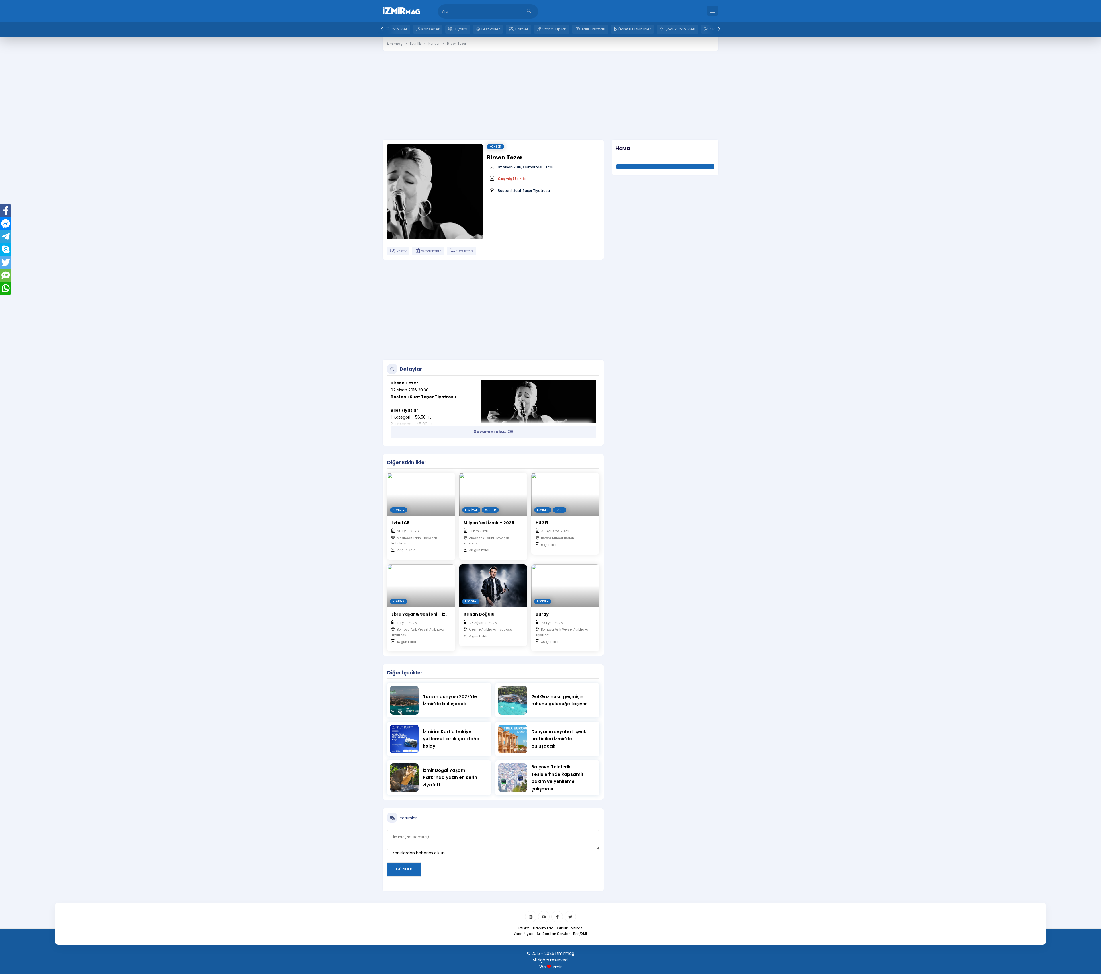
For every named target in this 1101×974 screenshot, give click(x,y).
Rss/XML (580, 933)
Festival (471, 510)
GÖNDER (404, 869)
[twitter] (570, 916)
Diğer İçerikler (405, 672)
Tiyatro (461, 29)
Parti (559, 510)
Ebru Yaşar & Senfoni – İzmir (422, 614)
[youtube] (544, 916)
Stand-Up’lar (554, 29)
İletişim (524, 928)
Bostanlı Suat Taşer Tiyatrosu (524, 190)
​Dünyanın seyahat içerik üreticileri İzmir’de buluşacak (558, 739)
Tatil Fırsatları (593, 29)
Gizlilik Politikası (570, 928)
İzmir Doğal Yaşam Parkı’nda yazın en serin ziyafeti (450, 777)
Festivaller (490, 29)
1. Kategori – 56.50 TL (411, 417)
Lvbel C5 (400, 523)
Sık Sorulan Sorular (553, 933)
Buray (542, 614)
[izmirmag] (401, 10)
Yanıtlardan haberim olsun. (418, 853)
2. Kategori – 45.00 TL (412, 424)
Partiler (521, 29)
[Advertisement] (550, 91)
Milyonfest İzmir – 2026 (489, 523)
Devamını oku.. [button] (490, 431)
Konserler (430, 29)
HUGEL (542, 523)
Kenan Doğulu (479, 614)
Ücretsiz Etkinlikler (634, 29)
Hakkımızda (543, 928)
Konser (495, 147)
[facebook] (557, 916)
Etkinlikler (399, 29)
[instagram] (530, 916)
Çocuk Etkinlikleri (680, 29)
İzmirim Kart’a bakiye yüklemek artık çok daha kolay (451, 739)
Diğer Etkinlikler (407, 462)
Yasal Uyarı (523, 933)
